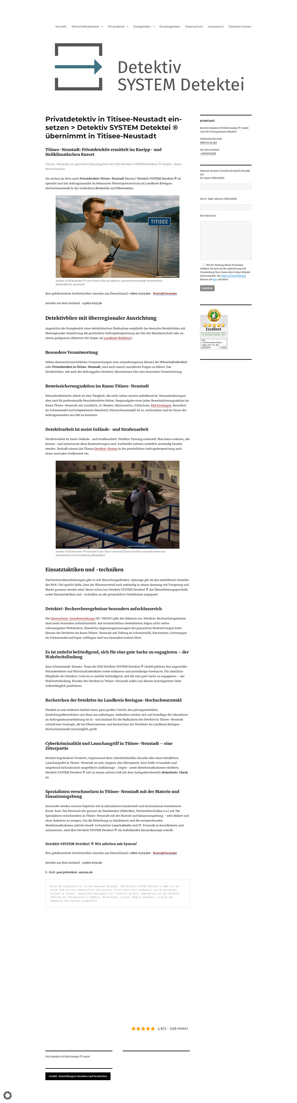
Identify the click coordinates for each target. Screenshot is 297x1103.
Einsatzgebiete (170, 26)
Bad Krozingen (161, 405)
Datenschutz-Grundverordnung (72, 618)
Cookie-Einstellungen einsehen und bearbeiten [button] (78, 1076)
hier (215, 279)
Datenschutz (194, 26)
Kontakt (61, 26)
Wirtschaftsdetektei (85, 26)
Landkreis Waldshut (117, 338)
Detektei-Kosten (240, 26)
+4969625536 (208, 153)
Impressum (216, 26)
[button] (7, 1095)
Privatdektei (116, 26)
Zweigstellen (142, 26)
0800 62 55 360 (208, 142)
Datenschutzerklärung (233, 275)
